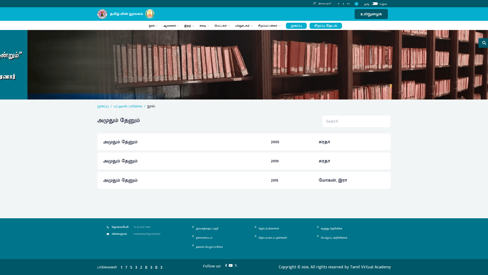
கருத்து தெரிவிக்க (331, 228)
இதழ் (187, 25)
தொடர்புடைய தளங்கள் (272, 238)
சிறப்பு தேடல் (325, 26)
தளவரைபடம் (204, 238)
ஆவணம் (170, 25)
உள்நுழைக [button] (371, 14)
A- (339, 4)
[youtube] (231, 265)
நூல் (152, 25)
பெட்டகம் (220, 25)
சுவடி (203, 25)
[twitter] (236, 265)
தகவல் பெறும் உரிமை (209, 247)
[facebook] (227, 265)
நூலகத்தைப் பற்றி (207, 228)
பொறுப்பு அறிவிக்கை (334, 238)
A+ (348, 4)
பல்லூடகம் (242, 25)
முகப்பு (296, 26)
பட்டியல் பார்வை (128, 106)
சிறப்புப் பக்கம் (267, 25)
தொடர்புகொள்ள (268, 228)
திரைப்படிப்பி (324, 3)
